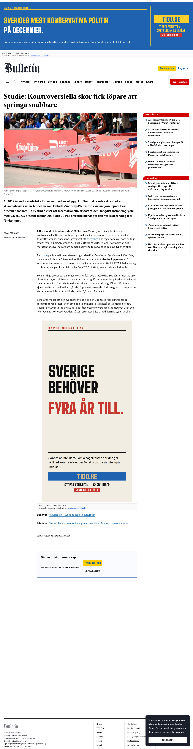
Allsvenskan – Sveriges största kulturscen (72, 514)
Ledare (78, 82)
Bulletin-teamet (133, 728)
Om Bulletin (132, 724)
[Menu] (7, 81)
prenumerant (72, 567)
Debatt (89, 82)
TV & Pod (39, 82)
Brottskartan (180, 81)
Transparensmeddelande (39, 56)
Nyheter (25, 82)
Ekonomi (65, 82)
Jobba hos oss (133, 745)
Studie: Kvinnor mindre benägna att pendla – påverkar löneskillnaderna (88, 523)
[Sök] (14, 81)
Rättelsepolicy (133, 741)
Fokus (129, 82)
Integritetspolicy (133, 732)
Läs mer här (178, 732)
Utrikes (52, 82)
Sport (149, 82)
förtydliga (92, 239)
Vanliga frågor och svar (136, 736)
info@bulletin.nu (19, 741)
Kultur (139, 82)
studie (43, 255)
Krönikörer (103, 82)
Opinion (117, 82)
